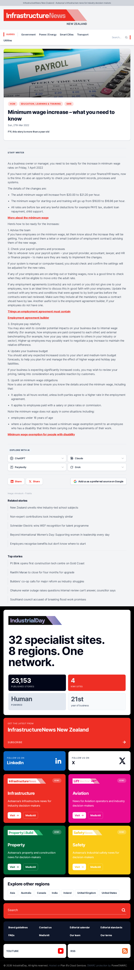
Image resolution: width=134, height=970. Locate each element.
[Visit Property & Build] (27, 832)
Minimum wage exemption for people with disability (41, 434)
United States (109, 892)
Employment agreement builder (28, 317)
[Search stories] (123, 910)
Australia (26, 892)
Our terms (106, 935)
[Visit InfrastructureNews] (27, 781)
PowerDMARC (119, 965)
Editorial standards (111, 927)
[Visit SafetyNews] (92, 832)
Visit (12, 815)
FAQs (11, 935)
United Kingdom (86, 892)
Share (18, 481)
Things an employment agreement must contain (39, 311)
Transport (82, 34)
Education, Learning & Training (41, 103)
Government (28, 34)
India (54, 892)
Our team (75, 935)
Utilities (7, 40)
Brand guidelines (18, 927)
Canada (41, 892)
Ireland (68, 892)
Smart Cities (67, 34)
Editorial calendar (80, 927)
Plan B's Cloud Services (73, 965)
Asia (12, 892)
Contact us (45, 927)
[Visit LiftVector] (92, 781)
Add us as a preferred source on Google (100, 481)
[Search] (126, 37)
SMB (69, 103)
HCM (12, 103)
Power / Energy (47, 34)
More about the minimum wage (28, 217)
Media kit (30, 815)
